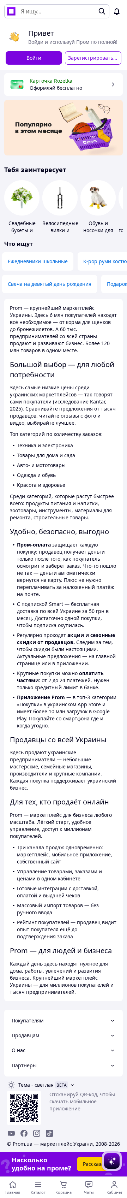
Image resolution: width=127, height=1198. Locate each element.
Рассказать (96, 1164)
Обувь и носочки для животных (98, 230)
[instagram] (36, 1133)
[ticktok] (49, 1133)
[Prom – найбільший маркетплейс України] (11, 11)
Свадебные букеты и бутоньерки (22, 230)
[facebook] (24, 1133)
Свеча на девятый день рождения (49, 284)
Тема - (36, 1084)
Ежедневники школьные (38, 261)
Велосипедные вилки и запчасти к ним (60, 234)
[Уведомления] (117, 11)
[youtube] (11, 1133)
